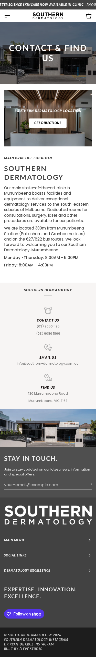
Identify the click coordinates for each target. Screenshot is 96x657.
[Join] (87, 484)
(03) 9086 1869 (48, 333)
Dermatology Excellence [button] (27, 570)
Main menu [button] (14, 540)
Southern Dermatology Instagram (36, 640)
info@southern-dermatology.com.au (48, 363)
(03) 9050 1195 (48, 326)
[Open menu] (11, 15)
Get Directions (47, 123)
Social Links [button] (15, 555)
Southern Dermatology (30, 635)
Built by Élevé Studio (23, 649)
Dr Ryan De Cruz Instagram (29, 644)
